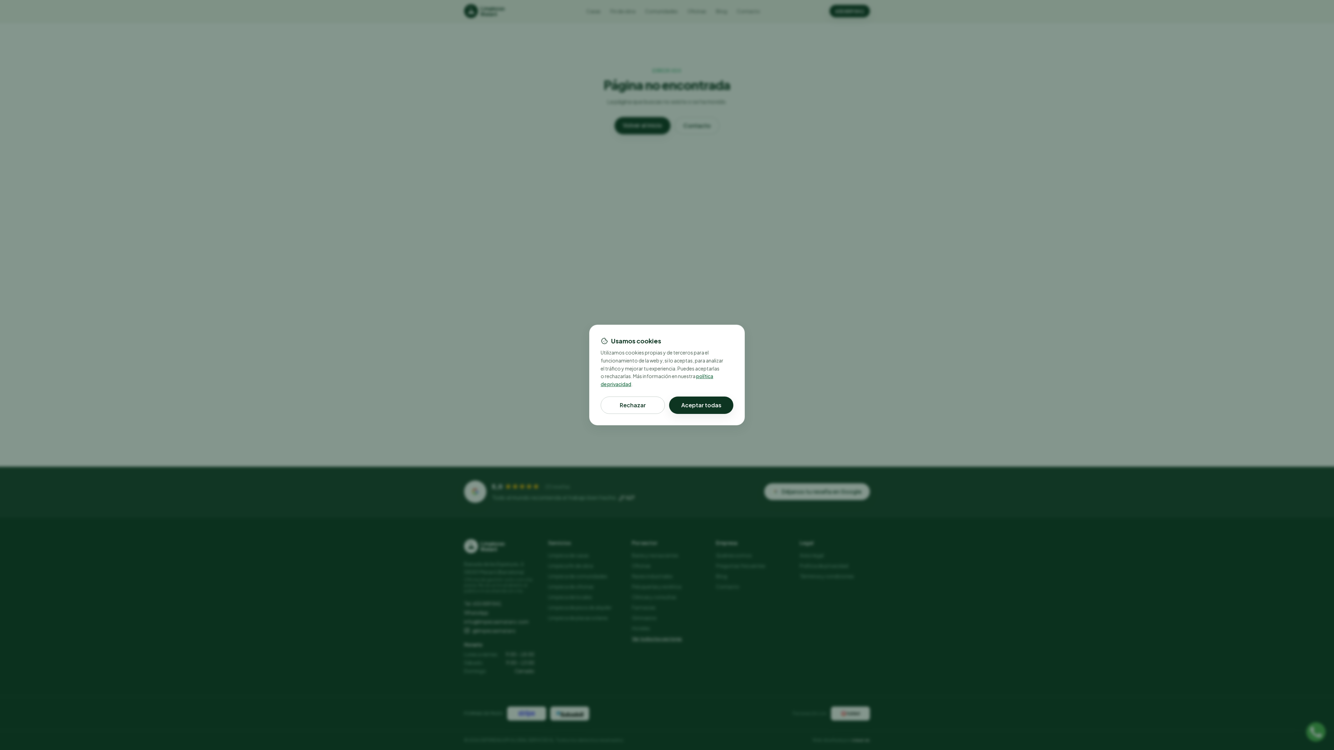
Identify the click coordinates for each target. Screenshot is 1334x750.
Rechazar (633, 405)
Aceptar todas (701, 405)
